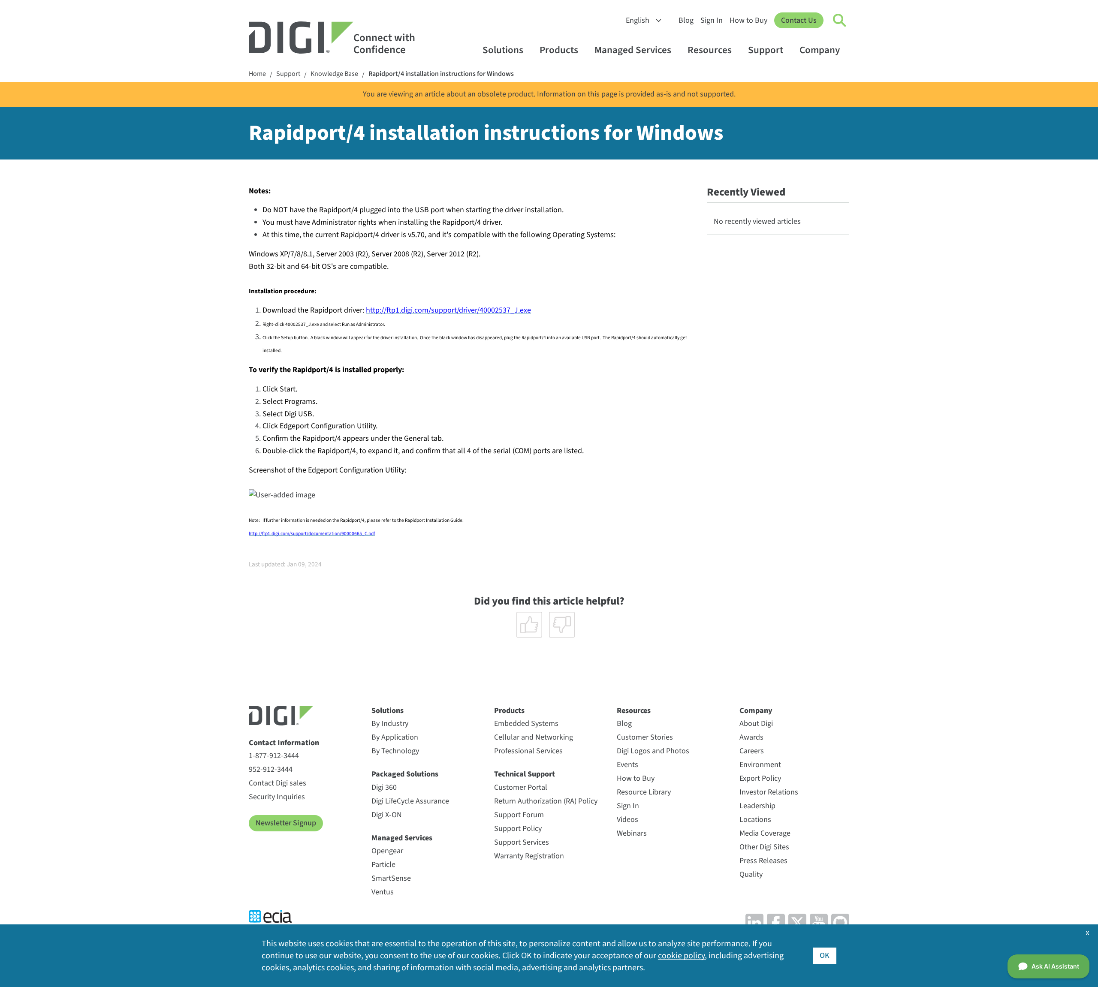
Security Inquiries (277, 796)
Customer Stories (645, 737)
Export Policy (760, 778)
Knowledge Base (334, 73)
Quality (751, 874)
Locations (755, 819)
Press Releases (763, 860)
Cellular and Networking (533, 737)
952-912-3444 (271, 769)
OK (825, 955)
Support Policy (518, 828)
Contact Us (799, 20)
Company (819, 50)
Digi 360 (384, 787)
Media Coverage (764, 833)
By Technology (395, 751)
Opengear (387, 851)
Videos (627, 819)
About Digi (756, 723)
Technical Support (524, 774)
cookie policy (681, 956)
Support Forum (519, 814)
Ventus (382, 892)
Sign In (711, 20)
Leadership (757, 805)
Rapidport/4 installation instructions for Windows (441, 73)
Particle (383, 864)
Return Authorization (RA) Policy (545, 801)
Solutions (503, 50)
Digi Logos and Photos (653, 751)
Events (627, 764)
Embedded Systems (526, 723)
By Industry (389, 723)
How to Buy (748, 20)
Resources (710, 50)
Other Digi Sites (764, 847)
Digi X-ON (386, 814)
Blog (686, 20)
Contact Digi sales (277, 783)
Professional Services (528, 751)
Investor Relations (768, 792)
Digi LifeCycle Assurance (410, 801)
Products (559, 50)
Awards (751, 737)
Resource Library (644, 792)
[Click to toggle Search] (839, 20)
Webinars (632, 833)
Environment (760, 764)
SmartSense (391, 878)
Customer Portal (520, 787)
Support (765, 50)
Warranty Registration (529, 856)
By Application (394, 737)
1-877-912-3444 (274, 755)
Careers (751, 751)
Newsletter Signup (286, 823)
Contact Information (284, 743)
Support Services (521, 842)
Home (257, 73)
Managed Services (632, 50)
